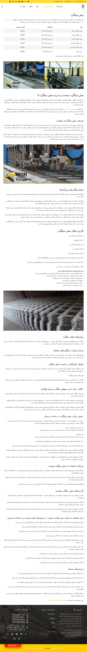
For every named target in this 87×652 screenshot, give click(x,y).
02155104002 (19, 620)
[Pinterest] (10, 1)
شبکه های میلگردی (69, 109)
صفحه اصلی (51, 614)
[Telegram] (19, 1)
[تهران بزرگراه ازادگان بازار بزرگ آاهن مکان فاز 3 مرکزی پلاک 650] (26, 627)
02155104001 (19, 617)
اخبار (53, 627)
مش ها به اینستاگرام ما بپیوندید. (57, 600)
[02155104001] (26, 617)
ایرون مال (47, 648)
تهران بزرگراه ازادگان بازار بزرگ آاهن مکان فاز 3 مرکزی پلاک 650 (15, 627)
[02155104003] (26, 622)
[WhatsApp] (26, 634)
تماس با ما (52, 631)
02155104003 (19, 622)
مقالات (53, 622)
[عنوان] (7, 634)
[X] (25, 1)
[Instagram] (13, 1)
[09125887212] (26, 615)
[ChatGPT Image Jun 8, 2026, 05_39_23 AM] (83, 6)
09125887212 (19, 615)
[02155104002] (26, 620)
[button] (41, 6)
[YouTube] (22, 1)
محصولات (52, 618)
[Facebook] (28, 1)
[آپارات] (16, 1)
